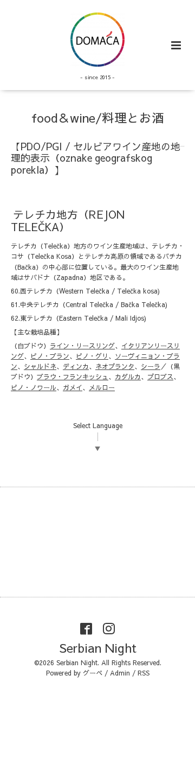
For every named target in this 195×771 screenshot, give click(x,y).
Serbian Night (97, 647)
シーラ (150, 366)
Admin (120, 672)
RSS (144, 672)
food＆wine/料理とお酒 (97, 117)
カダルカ (128, 376)
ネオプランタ (114, 366)
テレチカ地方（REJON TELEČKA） (68, 219)
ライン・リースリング (82, 345)
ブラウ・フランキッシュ (72, 376)
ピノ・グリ (92, 356)
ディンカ (76, 366)
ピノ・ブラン (49, 356)
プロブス (160, 376)
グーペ (92, 672)
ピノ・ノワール (33, 387)
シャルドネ (40, 366)
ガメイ (72, 387)
